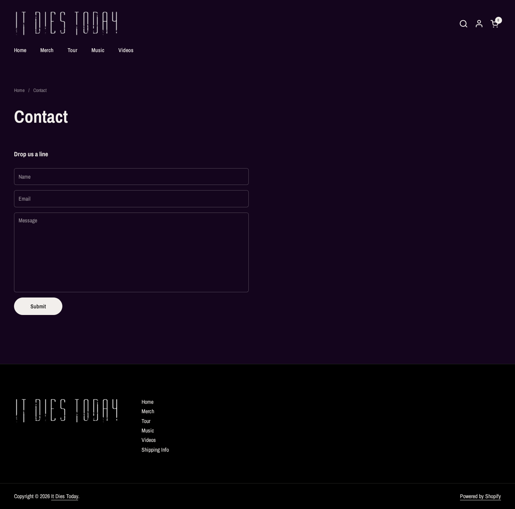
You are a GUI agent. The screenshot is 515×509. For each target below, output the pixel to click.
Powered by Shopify (480, 496)
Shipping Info (155, 449)
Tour (146, 421)
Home (147, 402)
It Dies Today (64, 496)
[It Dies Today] (66, 23)
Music (148, 430)
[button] (463, 23)
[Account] (479, 23)
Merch (148, 411)
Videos (149, 440)
